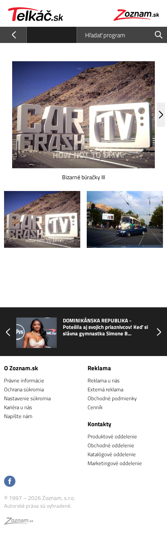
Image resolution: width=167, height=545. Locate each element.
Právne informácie (24, 380)
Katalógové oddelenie (112, 454)
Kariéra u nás (18, 407)
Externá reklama (105, 389)
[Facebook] (9, 482)
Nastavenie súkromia (27, 398)
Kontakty (99, 424)
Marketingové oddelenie (115, 463)
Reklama (99, 368)
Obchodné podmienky (112, 398)
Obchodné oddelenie (111, 445)
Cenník (95, 407)
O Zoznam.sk (21, 368)
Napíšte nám (18, 416)
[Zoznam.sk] (18, 522)
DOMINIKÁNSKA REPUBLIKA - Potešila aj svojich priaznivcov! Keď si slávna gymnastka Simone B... (105, 327)
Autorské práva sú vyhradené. (38, 506)
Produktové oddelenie (112, 436)
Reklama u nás (104, 380)
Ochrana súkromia (24, 389)
